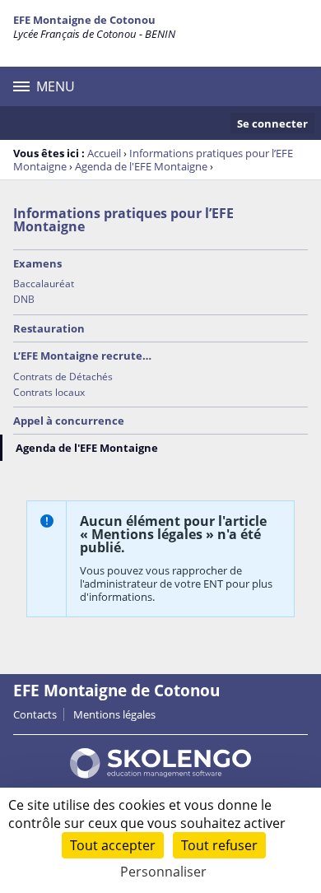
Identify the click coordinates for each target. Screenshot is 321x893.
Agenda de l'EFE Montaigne (141, 166)
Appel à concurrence (68, 420)
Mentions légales (114, 714)
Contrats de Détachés (63, 377)
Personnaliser (163, 872)
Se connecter (272, 123)
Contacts (35, 714)
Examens (37, 263)
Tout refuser (219, 845)
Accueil (104, 153)
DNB (24, 299)
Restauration (49, 328)
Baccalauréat (43, 284)
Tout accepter (113, 845)
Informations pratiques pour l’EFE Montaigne (123, 219)
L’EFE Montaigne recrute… (82, 355)
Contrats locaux (49, 392)
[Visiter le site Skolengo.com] (160, 774)
